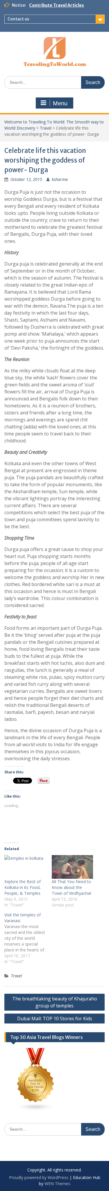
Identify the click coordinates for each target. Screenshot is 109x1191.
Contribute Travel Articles (56, 5)
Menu (60, 103)
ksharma (60, 179)
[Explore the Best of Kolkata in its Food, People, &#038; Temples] (25, 867)
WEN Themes (57, 1183)
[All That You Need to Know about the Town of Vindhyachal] (72, 867)
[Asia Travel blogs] (35, 1109)
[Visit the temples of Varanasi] (28, 938)
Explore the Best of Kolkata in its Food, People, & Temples (22, 887)
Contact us (18, 19)
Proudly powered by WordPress (38, 1177)
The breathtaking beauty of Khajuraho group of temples (54, 1002)
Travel (45, 128)
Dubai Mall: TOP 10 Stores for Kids (54, 1018)
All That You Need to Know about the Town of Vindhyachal (71, 887)
